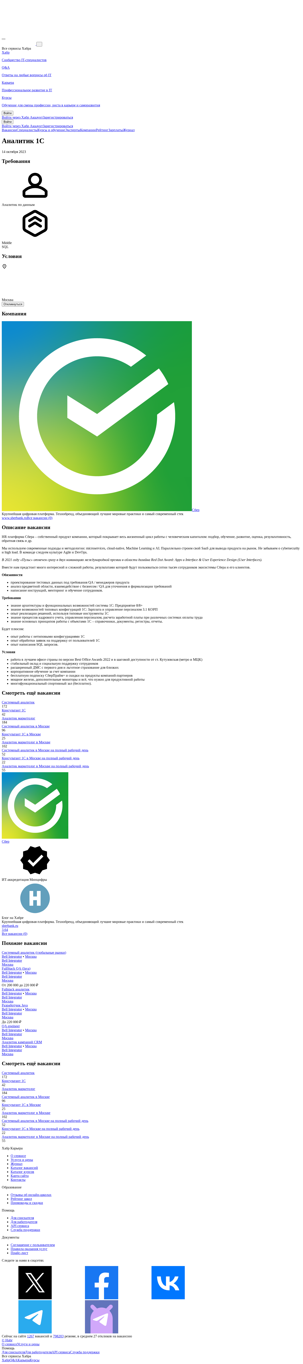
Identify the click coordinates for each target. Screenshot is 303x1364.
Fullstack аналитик (16, 989)
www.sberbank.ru (14, 518)
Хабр (6, 1360)
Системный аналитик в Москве (26, 726)
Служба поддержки (25, 1230)
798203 (58, 1336)
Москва (31, 956)
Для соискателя (22, 1218)
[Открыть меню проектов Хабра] (3, 39)
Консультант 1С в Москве (21, 734)
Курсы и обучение (51, 130)
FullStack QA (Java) (16, 968)
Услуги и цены (22, 1160)
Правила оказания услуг (29, 1249)
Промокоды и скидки (27, 1203)
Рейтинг (102, 130)
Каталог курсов (22, 1172)
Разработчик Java (15, 1005)
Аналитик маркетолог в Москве (26, 742)
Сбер (195, 510)
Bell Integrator (12, 956)
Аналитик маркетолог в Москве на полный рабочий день (45, 766)
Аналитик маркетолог (18, 718)
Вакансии (9, 130)
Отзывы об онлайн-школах (31, 1195)
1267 (30, 1336)
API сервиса (20, 1226)
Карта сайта (20, 1176)
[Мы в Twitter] (35, 1298)
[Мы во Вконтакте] (168, 1298)
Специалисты (27, 130)
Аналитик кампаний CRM (22, 1042)
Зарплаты (115, 130)
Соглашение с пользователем (33, 1245)
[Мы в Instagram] (234, 1298)
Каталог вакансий (24, 1168)
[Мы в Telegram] (35, 1332)
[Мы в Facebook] (101, 1298)
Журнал (129, 130)
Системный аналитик (18, 702)
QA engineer (11, 1026)
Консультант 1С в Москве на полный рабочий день (40, 758)
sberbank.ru (10, 926)
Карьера (24, 1360)
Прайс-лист (19, 1253)
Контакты (18, 1180)
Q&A (14, 1360)
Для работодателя (24, 1222)
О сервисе (18, 1156)
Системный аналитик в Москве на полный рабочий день (45, 750)
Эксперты (72, 130)
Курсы (34, 1360)
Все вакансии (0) (39, 518)
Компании (88, 130)
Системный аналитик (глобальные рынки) (34, 952)
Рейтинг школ (21, 1199)
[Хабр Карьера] (19, 44)
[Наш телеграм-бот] (101, 1332)
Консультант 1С (14, 710)
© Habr (7, 1340)
